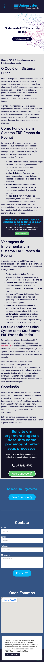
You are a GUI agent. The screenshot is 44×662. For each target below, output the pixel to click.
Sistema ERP (6, 346)
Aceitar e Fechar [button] (13, 654)
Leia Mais (24, 651)
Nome (3, 528)
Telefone (4, 546)
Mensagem (5, 555)
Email (3, 537)
